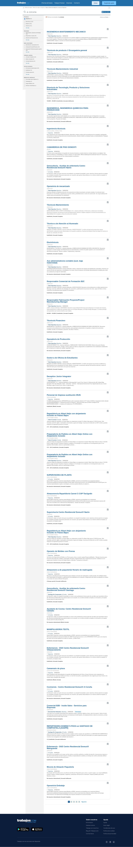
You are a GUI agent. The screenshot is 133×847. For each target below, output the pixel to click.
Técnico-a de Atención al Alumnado (62, 224)
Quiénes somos (90, 825)
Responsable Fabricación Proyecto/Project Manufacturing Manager (65, 301)
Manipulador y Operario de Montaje (33, 32)
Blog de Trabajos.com (92, 831)
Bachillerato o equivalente (32, 44)
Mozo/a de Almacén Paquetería (60, 767)
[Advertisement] (74, 23)
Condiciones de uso (109, 828)
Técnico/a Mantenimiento (58, 205)
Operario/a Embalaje (56, 786)
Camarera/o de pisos (56, 668)
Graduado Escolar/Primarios (33, 47)
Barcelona (28, 21)
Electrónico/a (52, 242)
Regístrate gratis (109, 3)
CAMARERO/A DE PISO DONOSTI (61, 147)
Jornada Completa (31, 57)
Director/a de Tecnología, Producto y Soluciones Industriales (68, 88)
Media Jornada (30, 59)
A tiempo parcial (30, 72)
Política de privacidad (109, 833)
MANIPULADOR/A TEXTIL (58, 629)
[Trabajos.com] (23, 4)
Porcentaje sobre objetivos (32, 79)
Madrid (27, 23)
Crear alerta (107, 12)
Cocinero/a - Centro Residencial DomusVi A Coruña (69, 687)
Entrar (96, 3)
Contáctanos (90, 833)
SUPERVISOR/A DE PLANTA (59, 475)
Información (89, 822)
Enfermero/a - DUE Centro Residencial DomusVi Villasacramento (68, 649)
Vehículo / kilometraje (31, 85)
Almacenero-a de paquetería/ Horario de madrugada (69, 570)
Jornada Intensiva (30, 61)
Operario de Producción (31, 37)
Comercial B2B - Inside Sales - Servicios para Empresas (66, 706)
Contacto (77, 3)
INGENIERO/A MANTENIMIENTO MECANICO (66, 32)
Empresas (69, 3)
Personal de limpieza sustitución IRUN (64, 395)
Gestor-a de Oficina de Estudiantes (62, 358)
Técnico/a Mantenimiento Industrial (62, 69)
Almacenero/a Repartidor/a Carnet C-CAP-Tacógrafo (69, 494)
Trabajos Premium (59, 3)
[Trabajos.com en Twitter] (110, 842)
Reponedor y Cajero (30, 35)
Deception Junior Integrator (59, 376)
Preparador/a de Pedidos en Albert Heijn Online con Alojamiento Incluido (69, 435)
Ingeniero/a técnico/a (56, 129)
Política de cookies (109, 831)
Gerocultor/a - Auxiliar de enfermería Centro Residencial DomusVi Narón (66, 167)
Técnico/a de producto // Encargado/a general (67, 50)
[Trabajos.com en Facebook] (106, 842)
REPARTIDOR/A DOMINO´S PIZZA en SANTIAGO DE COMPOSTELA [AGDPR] (70, 727)
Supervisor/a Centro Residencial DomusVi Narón (68, 512)
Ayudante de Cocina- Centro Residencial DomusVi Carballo (69, 610)
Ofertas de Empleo (47, 3)
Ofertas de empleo (28, 7)
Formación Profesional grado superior (34, 50)
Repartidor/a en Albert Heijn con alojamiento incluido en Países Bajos (66, 414)
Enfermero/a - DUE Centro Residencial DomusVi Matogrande (68, 747)
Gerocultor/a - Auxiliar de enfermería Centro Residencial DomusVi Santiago (66, 589)
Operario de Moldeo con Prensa (61, 551)
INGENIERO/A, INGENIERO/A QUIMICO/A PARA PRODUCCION (67, 109)
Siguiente (84, 801)
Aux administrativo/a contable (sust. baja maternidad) (65, 262)
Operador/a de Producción (58, 339)
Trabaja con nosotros (92, 828)
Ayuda (105, 822)
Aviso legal (106, 825)
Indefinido (29, 70)
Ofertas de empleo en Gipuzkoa (39, 7)
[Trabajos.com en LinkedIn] (114, 842)
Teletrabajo (29, 81)
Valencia (27, 25)
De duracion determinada (32, 68)
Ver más (27, 27)
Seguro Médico (30, 83)
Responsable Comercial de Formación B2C (66, 281)
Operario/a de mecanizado (58, 186)
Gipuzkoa (28, 18)
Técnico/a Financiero (56, 320)
